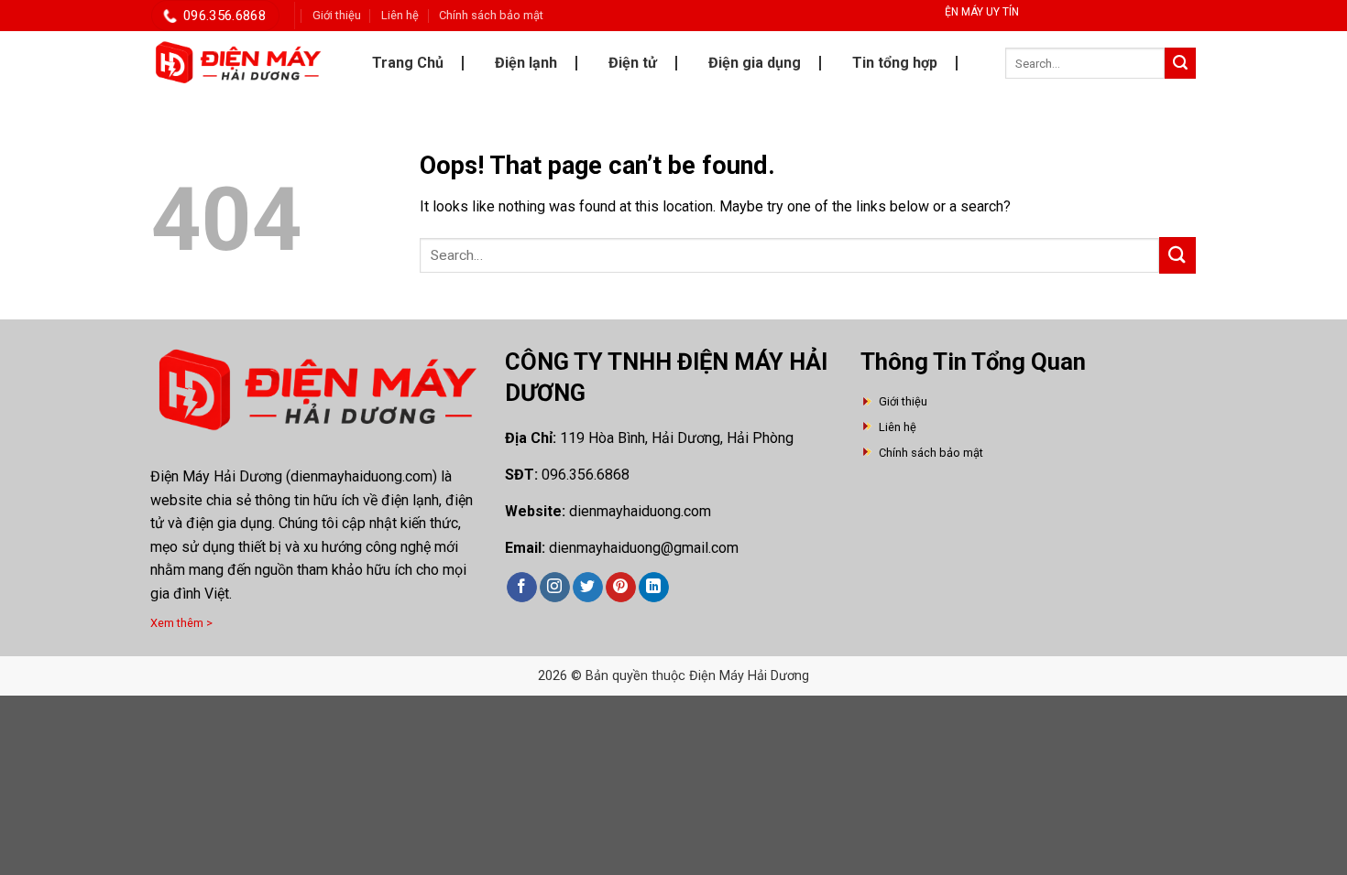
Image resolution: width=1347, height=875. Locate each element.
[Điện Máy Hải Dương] (238, 63)
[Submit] (1180, 63)
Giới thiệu (336, 15)
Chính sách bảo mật (491, 15)
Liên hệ (400, 15)
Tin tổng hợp (894, 63)
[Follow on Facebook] (522, 587)
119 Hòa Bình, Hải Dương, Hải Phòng (677, 438)
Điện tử (632, 63)
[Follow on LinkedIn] (654, 587)
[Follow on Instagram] (555, 587)
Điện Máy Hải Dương (216, 476)
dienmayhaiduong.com (640, 511)
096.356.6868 (586, 474)
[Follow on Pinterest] (621, 587)
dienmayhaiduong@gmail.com (644, 547)
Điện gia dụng (754, 63)
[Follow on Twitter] (588, 587)
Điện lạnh (526, 63)
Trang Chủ (408, 63)
